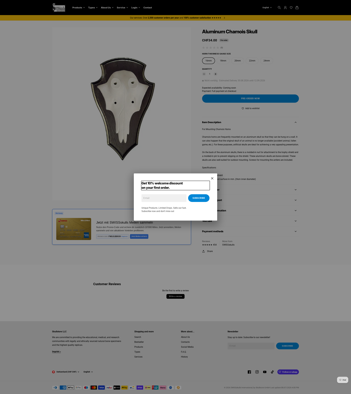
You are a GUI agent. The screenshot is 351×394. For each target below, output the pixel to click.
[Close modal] (212, 178)
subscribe (199, 198)
